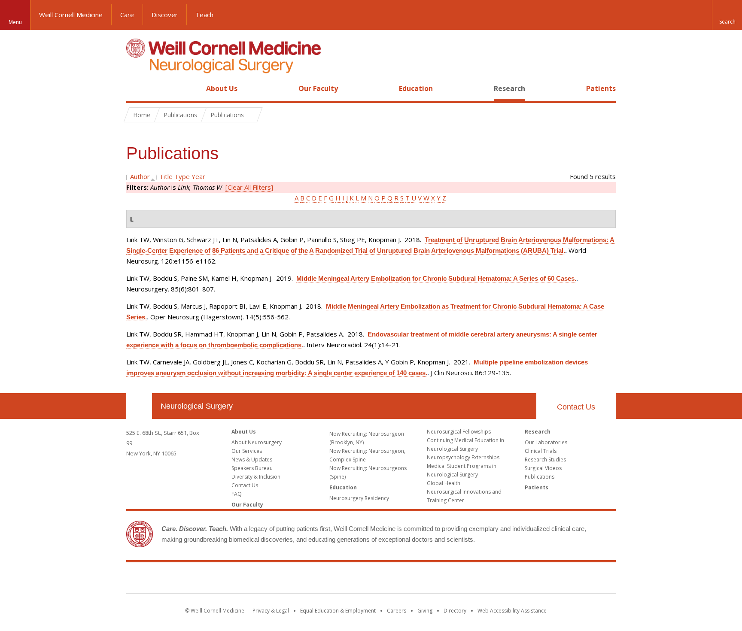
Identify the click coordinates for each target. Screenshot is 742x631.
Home (136, 88)
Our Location (139, 406)
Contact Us (576, 407)
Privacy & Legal (270, 610)
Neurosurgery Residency (359, 498)
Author (140, 176)
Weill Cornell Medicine (71, 14)
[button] (727, 15)
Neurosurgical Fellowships (459, 431)
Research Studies (545, 459)
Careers (396, 610)
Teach (204, 14)
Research (509, 88)
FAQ (236, 494)
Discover (165, 14)
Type (182, 176)
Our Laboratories (546, 442)
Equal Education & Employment (338, 610)
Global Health (443, 483)
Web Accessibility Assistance (512, 610)
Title (166, 176)
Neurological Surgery (197, 406)
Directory (455, 610)
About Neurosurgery (256, 442)
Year (198, 176)
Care (127, 14)
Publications (539, 476)
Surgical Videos (543, 468)
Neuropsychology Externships (463, 457)
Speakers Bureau (252, 468)
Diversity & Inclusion (255, 476)
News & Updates (251, 459)
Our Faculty (318, 88)
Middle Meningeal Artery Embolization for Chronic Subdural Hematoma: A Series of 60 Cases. (436, 278)
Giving (424, 610)
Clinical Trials (540, 451)
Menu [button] (15, 22)
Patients (601, 88)
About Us (221, 88)
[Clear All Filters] (249, 187)
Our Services (246, 451)
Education (416, 88)
